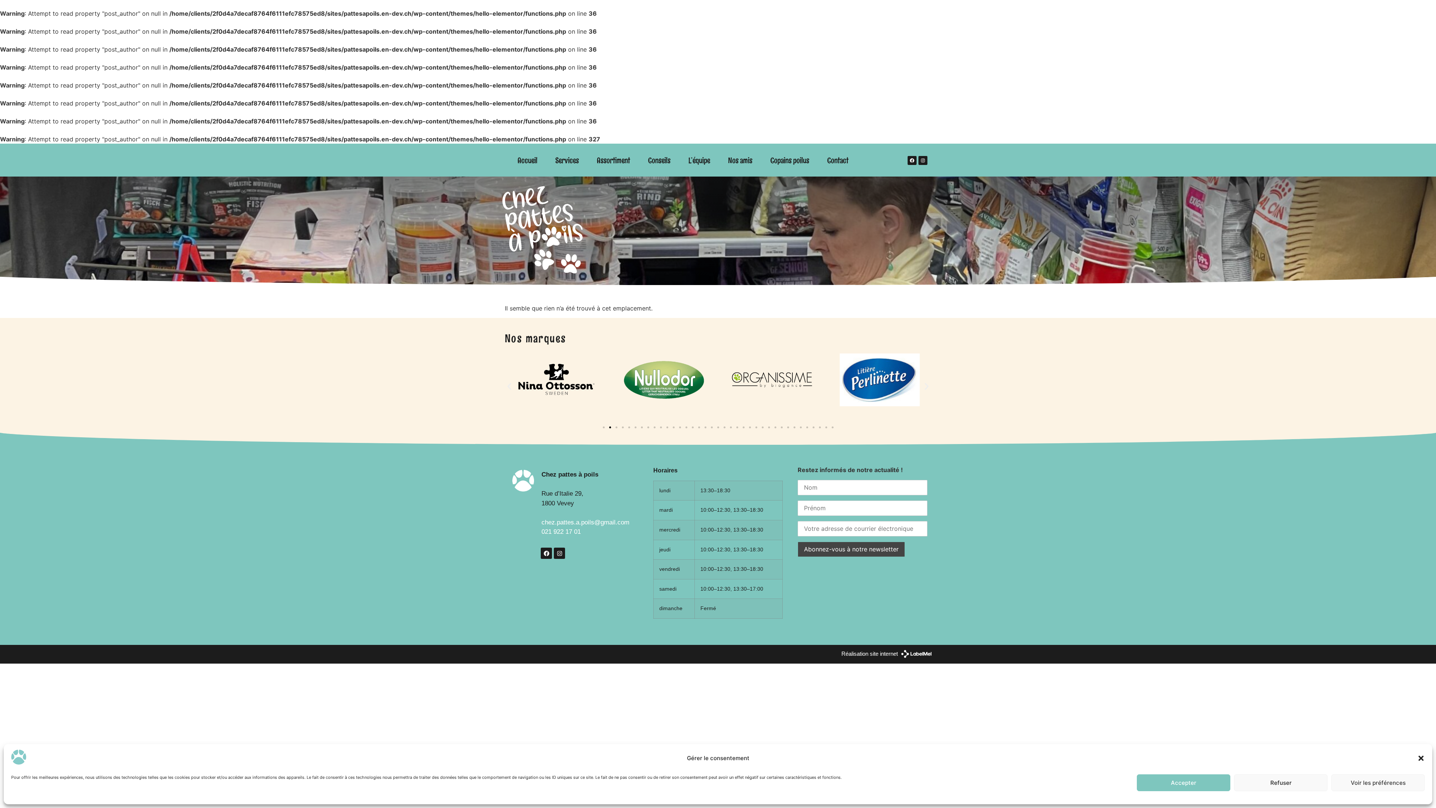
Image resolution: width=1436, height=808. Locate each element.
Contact (838, 160)
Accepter (1183, 782)
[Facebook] (912, 160)
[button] (1421, 758)
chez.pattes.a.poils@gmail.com (585, 522)
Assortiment (613, 160)
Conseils (659, 160)
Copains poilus (789, 160)
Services (567, 160)
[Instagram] (922, 160)
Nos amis (740, 160)
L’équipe (699, 160)
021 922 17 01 (561, 531)
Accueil (527, 160)
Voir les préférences (1378, 782)
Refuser (1281, 782)
